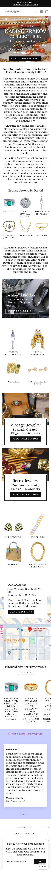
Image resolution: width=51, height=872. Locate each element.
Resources (25, 827)
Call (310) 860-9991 (25, 59)
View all (25, 672)
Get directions (21, 612)
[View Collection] (25, 298)
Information (25, 834)
